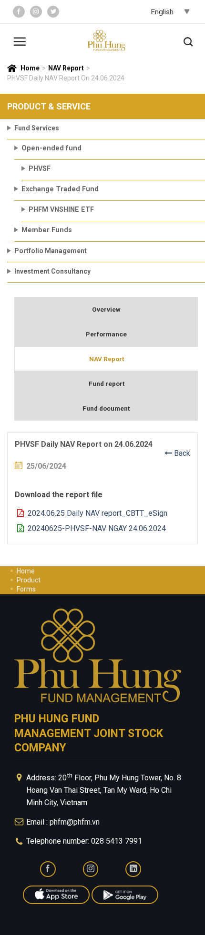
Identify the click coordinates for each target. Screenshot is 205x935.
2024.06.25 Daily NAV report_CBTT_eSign (95, 513)
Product (29, 580)
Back (181, 453)
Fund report (106, 383)
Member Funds (46, 230)
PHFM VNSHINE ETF (61, 210)
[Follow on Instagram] (36, 12)
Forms (26, 589)
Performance (106, 334)
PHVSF (40, 169)
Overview (106, 309)
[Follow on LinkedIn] (133, 869)
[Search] (188, 40)
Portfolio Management (50, 251)
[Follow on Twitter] (53, 12)
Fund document (106, 408)
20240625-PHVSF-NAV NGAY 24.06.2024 (95, 528)
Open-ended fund (51, 148)
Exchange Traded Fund (60, 189)
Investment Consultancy (52, 271)
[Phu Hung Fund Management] (106, 40)
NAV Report (66, 68)
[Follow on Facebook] (19, 12)
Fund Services (36, 128)
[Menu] (19, 40)
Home (30, 68)
